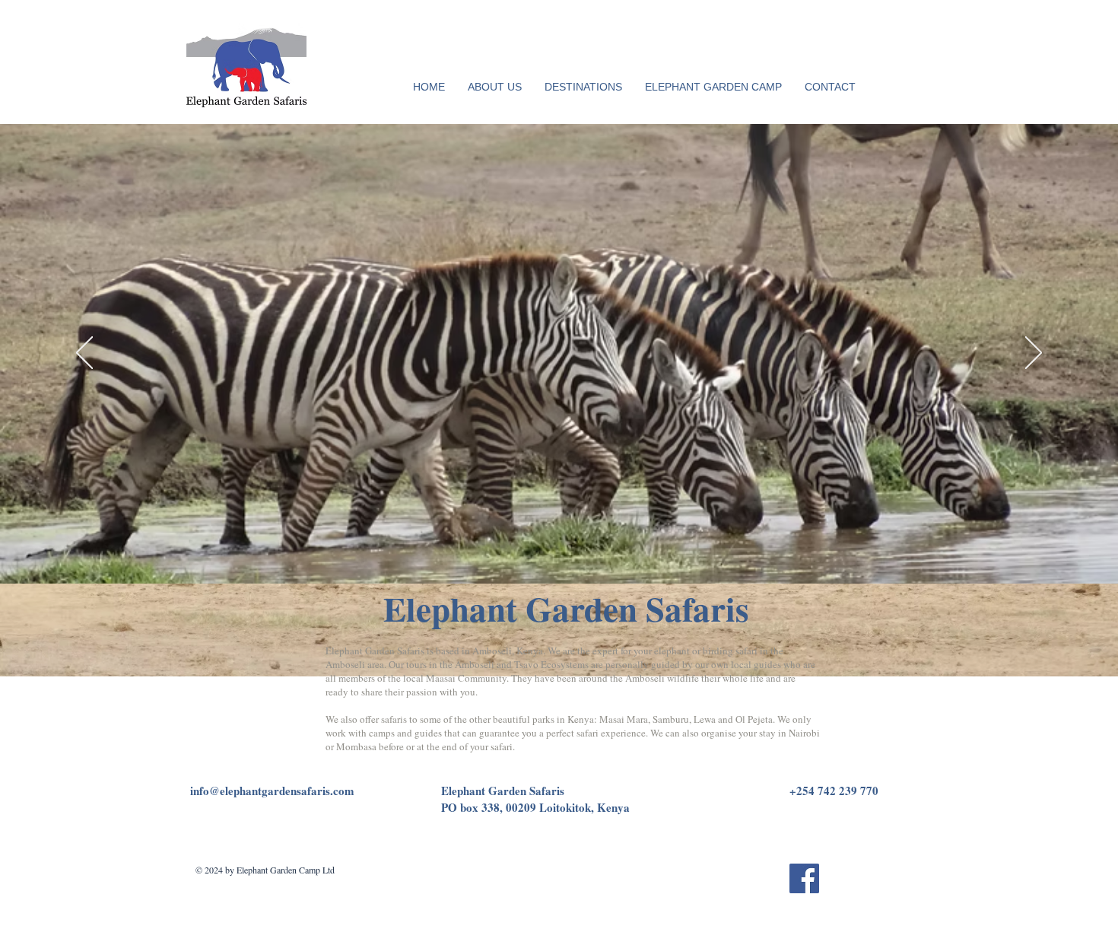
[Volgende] (1033, 353)
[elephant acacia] (525, 553)
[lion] (540, 553)
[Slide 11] (622, 553)
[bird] (581, 553)
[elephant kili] (553, 553)
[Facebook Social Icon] (804, 878)
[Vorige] (84, 353)
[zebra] (510, 553)
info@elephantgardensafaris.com (272, 790)
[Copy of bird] (594, 553)
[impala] (567, 553)
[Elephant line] (496, 553)
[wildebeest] (608, 553)
